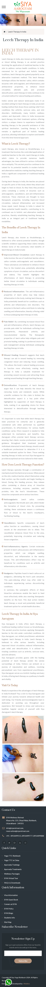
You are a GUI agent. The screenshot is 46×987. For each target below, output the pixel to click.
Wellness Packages (12, 874)
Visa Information (11, 895)
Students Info (9, 917)
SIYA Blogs (8, 913)
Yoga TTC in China (11, 860)
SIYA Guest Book (11, 899)
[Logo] (23, 7)
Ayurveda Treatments (13, 869)
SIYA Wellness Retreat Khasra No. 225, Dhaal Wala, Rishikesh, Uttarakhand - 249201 (21, 820)
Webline (27, 984)
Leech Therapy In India (17, 31)
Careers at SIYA (10, 904)
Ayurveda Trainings (12, 865)
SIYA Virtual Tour (11, 878)
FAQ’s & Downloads (12, 883)
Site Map (7, 922)
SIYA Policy (8, 908)
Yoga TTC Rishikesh (12, 856)
